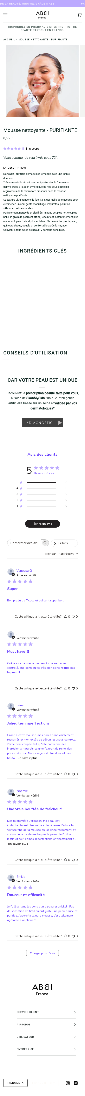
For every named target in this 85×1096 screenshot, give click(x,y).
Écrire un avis (42, 524)
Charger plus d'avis (42, 953)
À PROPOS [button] (24, 1024)
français (14, 1082)
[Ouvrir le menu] (9, 14)
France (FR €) (42, 1082)
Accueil (9, 39)
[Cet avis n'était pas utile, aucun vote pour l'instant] (73, 616)
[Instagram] (68, 1083)
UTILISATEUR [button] (25, 1036)
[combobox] (61, 554)
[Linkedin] (76, 1083)
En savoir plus (27, 758)
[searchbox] (24, 542)
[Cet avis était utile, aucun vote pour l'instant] (65, 616)
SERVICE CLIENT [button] (28, 1012)
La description (14, 167)
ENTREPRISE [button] (25, 1049)
